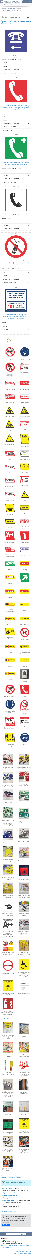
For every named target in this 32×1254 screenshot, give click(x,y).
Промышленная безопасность (13, 1193)
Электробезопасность (10, 1198)
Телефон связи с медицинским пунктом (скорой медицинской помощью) (16, 163)
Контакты (21, 5)
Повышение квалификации (12, 1205)
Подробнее (6, 1225)
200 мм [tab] (14, 59)
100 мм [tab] (4, 59)
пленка (5, 63)
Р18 (16, 233)
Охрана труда (7, 1188)
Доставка (14, 5)
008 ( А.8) (16, 187)
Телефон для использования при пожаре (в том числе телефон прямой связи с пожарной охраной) (16, 107)
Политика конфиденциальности (21, 1253)
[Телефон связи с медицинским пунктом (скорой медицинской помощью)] (16, 148)
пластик (5, 66)
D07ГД (16, 28)
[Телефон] (16, 41)
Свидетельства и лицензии (23, 1251)
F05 (16, 78)
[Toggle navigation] (28, 16)
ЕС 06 (16, 135)
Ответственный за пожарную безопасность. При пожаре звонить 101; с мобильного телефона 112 (16, 316)
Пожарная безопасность (11, 1195)
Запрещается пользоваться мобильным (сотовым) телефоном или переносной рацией (16, 263)
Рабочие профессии (9, 1200)
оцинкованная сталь (9, 73)
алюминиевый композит (11, 69)
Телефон (16, 55)
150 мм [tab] (9, 59)
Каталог (7, 5)
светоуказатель (8, 130)
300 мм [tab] (20, 59)
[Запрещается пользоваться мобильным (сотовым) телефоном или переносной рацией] (16, 246)
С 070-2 (16, 287)
